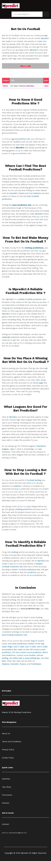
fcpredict (13, 193)
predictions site (33, 569)
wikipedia (6, 337)
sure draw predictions (17, 644)
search (29, 371)
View (46, 86)
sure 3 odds (30, 647)
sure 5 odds (42, 647)
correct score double (26, 655)
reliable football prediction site (32, 299)
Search (45, 14)
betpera (37, 193)
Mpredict (45, 38)
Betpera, (6, 664)
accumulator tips (9, 649)
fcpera (21, 193)
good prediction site (21, 139)
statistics (17, 486)
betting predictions (24, 509)
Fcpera (23, 664)
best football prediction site (14, 635)
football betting (34, 480)
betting (15, 552)
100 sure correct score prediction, (27, 652)
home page (38, 383)
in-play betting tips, (31, 658)
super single (7, 647)
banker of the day (36, 644)
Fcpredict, (15, 664)
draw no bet (23, 649)
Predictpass (36, 664)
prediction (32, 572)
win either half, (15, 658)
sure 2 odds (19, 647)
